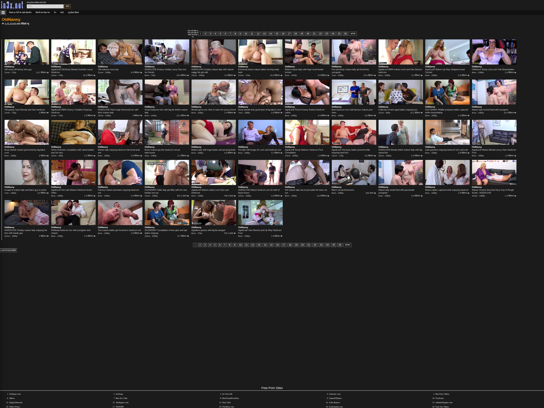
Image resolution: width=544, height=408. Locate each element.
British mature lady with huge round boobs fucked (304, 70)
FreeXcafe (439, 398)
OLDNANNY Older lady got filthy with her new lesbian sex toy (166, 191)
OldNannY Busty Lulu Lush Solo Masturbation (493, 69)
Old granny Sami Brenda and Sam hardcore (24, 109)
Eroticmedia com (336, 407)
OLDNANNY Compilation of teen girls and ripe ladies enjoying (166, 231)
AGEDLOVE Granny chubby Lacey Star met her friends (165, 70)
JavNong (119, 394)
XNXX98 (119, 407)
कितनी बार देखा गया (43, 12)
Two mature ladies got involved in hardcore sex (119, 230)
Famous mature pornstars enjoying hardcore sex (118, 191)
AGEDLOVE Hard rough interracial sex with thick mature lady (118, 111)
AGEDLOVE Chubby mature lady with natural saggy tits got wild (212, 70)
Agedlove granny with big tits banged (208, 230)
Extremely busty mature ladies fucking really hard (258, 70)
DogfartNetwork (15, 402)
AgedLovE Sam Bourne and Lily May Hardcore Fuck (259, 231)
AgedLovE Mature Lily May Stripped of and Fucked (445, 70)
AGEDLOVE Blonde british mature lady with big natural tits (400, 151)
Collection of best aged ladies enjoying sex (397, 109)
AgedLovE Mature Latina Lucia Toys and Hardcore (210, 191)
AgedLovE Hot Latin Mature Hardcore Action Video (71, 191)
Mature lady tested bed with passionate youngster (396, 191)
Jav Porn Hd (227, 394)
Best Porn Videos (442, 394)
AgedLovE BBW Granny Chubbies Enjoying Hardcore (71, 111)
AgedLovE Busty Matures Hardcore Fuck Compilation (304, 151)
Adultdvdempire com (443, 402)
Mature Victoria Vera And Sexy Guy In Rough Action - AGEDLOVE (493, 191)
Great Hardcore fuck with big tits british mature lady (166, 111)
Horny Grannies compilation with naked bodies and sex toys (72, 151)
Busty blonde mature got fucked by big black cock (24, 151)
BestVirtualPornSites (230, 398)
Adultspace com (122, 402)
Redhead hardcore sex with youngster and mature (70, 231)
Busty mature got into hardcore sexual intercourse (162, 151)
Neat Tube (226, 402)
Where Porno (14, 407)
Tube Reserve (334, 402)
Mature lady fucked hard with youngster (490, 109)
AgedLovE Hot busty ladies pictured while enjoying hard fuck (351, 151)
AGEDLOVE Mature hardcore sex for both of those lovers (259, 191)
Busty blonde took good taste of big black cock (259, 109)
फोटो (62, 12)
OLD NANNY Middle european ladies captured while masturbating (446, 111)
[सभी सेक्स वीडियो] (3, 12)
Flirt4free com (228, 407)
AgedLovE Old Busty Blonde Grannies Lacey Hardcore (72, 70)
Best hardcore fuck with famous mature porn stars (352, 111)
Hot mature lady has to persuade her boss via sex (306, 191)
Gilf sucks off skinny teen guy (18, 69)
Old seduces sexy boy (108, 69)
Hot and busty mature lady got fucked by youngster (350, 70)
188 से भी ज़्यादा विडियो (8, 250)
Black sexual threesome (343, 190)
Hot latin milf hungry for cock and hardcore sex (259, 150)
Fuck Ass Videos (442, 407)
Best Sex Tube (121, 398)
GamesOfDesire (335, 398)
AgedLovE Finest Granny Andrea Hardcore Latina (305, 111)
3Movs (12, 398)
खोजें (67, 6)
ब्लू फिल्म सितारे (73, 12)
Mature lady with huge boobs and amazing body (213, 150)
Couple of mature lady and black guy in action (25, 190)
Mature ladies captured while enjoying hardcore (446, 190)
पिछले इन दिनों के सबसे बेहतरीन (20, 12)
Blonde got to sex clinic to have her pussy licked (213, 109)
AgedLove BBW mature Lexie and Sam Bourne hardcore (400, 70)
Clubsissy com (15, 394)
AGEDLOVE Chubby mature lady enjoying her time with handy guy (25, 231)
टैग (55, 12)
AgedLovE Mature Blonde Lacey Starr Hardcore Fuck (494, 151)
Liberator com (334, 394)
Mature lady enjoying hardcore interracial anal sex (119, 151)
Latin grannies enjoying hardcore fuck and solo (446, 150)
